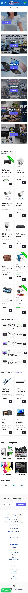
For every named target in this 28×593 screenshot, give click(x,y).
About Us (14, 547)
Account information (14, 569)
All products (14, 578)
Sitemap (14, 554)
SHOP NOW (6, 22)
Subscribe (21, 504)
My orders (14, 571)
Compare (14, 576)
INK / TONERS (4, 462)
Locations (14, 557)
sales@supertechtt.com (14, 531)
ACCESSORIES (18, 446)
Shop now (14, 113)
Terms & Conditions (14, 552)
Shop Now (14, 45)
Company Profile (14, 562)
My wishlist (14, 573)
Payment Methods (14, 550)
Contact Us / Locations (14, 559)
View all (16, 319)
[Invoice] (14, 585)
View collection (6, 153)
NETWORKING (18, 462)
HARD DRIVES (4, 446)
